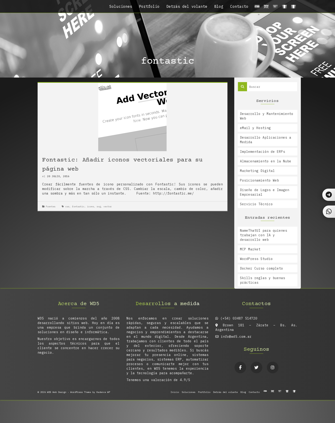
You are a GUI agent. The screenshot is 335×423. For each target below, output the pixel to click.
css (67, 206)
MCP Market (250, 249)
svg (99, 206)
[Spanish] (256, 7)
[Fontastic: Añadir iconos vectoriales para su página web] (132, 117)
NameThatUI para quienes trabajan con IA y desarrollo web (263, 235)
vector (107, 206)
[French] (283, 7)
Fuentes (50, 206)
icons (90, 206)
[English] (265, 7)
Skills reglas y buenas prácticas (262, 280)
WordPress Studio (256, 259)
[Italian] (292, 7)
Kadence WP (103, 392)
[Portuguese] (274, 7)
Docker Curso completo (261, 268)
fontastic (78, 206)
